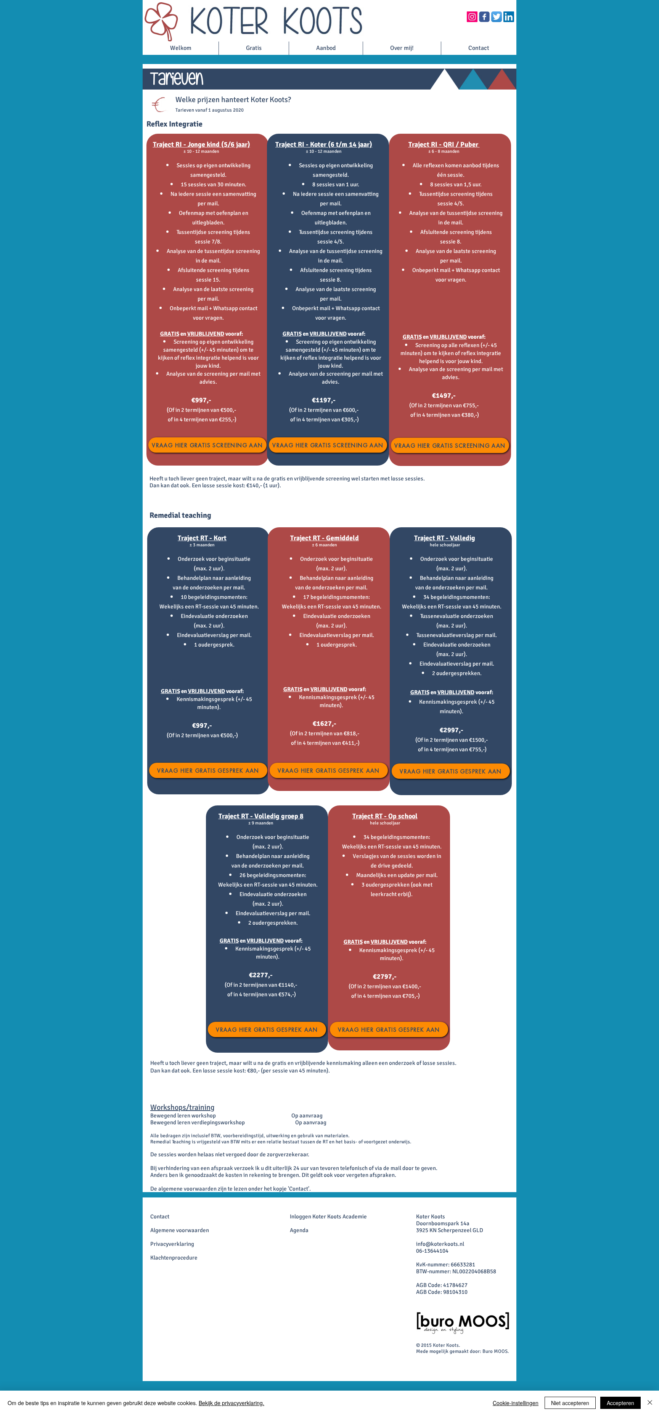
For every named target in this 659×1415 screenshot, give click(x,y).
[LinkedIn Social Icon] (508, 16)
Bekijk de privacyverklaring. (231, 1403)
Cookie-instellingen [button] (515, 1403)
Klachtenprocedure (174, 1257)
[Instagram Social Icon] (472, 16)
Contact (159, 1216)
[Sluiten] (649, 1403)
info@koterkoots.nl (440, 1244)
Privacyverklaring (172, 1244)
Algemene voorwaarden (179, 1230)
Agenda (299, 1230)
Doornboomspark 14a (442, 1223)
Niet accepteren (570, 1403)
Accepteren (620, 1403)
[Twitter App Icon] (496, 16)
